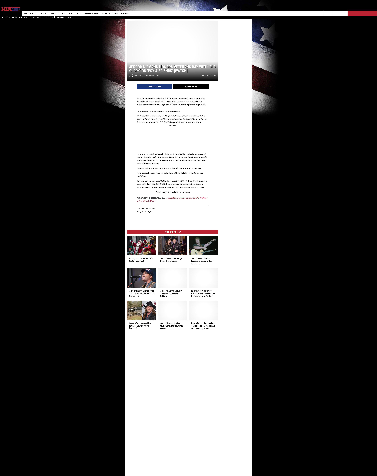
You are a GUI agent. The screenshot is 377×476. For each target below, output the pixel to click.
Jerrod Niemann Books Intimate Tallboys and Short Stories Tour (202, 261)
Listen (40, 13)
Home (25, 13)
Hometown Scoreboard (63, 17)
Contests (54, 13)
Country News (149, 212)
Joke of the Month (35, 17)
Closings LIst (106, 13)
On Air (32, 13)
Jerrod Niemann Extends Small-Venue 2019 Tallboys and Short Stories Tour (141, 293)
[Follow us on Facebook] (335, 13)
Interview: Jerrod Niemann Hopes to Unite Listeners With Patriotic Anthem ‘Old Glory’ (203, 293)
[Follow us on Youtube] (345, 13)
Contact (71, 13)
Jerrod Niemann (150, 208)
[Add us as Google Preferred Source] (330, 13)
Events (62, 13)
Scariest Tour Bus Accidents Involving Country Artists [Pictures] (140, 325)
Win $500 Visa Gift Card (19, 17)
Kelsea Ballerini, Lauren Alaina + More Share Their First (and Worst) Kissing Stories (203, 326)
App (46, 13)
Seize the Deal (48, 17)
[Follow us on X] (340, 13)
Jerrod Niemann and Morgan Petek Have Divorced (171, 259)
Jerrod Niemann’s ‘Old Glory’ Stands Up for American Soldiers (171, 293)
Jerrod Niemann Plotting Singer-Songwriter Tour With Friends (171, 325)
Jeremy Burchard (138, 75)
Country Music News (121, 13)
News (78, 13)
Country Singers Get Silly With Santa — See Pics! (141, 259)
